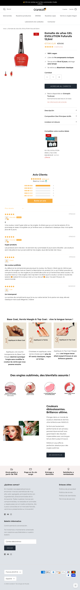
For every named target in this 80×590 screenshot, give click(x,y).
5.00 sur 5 (45, 179)
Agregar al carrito (60, 86)
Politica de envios (65, 492)
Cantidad (48, 73)
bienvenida (7, 16)
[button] (28, 185)
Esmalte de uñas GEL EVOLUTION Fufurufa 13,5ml (23, 28)
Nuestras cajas (50, 16)
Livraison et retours (52, 122)
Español (9, 579)
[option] (21, 50)
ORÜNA (38, 16)
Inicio (5, 28)
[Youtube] (8, 514)
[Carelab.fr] (40, 9)
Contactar (51, 22)
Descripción (49, 110)
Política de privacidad (67, 489)
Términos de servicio (67, 499)
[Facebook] (5, 514)
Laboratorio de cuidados (34, 22)
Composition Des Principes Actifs (58, 116)
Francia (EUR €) (12, 572)
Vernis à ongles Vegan (68, 16)
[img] (9, 214)
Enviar (10, 548)
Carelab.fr (12, 584)
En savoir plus (55, 455)
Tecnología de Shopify (22, 584)
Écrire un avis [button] (40, 201)
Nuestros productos (23, 16)
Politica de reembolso (67, 496)
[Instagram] (11, 514)
